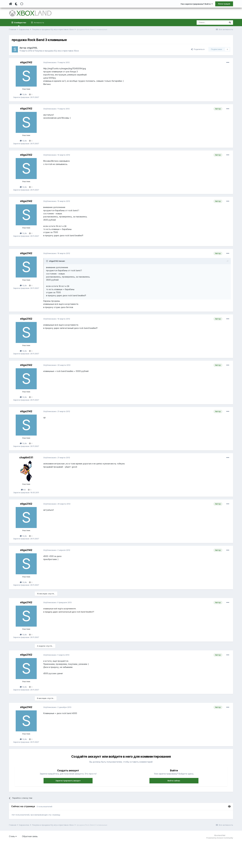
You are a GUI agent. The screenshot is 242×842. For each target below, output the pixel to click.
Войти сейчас (174, 780)
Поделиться (198, 49)
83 (24, 490)
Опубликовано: (56, 62)
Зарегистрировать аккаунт (68, 780)
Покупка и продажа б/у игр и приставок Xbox (56, 51)
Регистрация (224, 4)
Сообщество (20, 22)
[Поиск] (230, 22)
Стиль (12, 836)
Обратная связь (30, 836)
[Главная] (10, 4)
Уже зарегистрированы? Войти (196, 4)
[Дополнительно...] (228, 62)
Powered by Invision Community (219, 838)
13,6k (24, 94)
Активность (38, 22)
